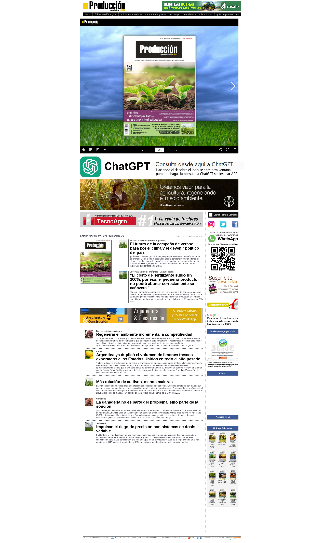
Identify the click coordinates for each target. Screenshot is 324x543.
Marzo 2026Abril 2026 (233, 444)
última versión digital (105, 14)
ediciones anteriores (131, 14)
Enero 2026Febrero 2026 (212, 464)
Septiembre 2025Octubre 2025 (233, 464)
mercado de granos (155, 14)
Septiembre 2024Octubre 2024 (233, 501)
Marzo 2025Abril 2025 (233, 482)
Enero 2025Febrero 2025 (212, 501)
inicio (87, 14)
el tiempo (175, 14)
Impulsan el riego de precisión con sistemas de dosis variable (145, 428)
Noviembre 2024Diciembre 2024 (222, 501)
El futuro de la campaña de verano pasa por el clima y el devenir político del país (164, 248)
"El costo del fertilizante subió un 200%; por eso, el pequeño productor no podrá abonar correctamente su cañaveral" (164, 281)
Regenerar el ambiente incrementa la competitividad (144, 334)
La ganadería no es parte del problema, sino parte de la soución (147, 404)
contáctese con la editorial (198, 14)
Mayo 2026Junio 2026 (222, 443)
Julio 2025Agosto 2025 (212, 483)
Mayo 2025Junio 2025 (222, 481)
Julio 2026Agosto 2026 (212, 445)
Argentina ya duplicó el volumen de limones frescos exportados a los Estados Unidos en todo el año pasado (148, 356)
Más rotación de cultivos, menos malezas (134, 381)
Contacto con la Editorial (170, 537)
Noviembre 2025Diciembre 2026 (222, 464)
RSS (192, 537)
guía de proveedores (226, 14)
